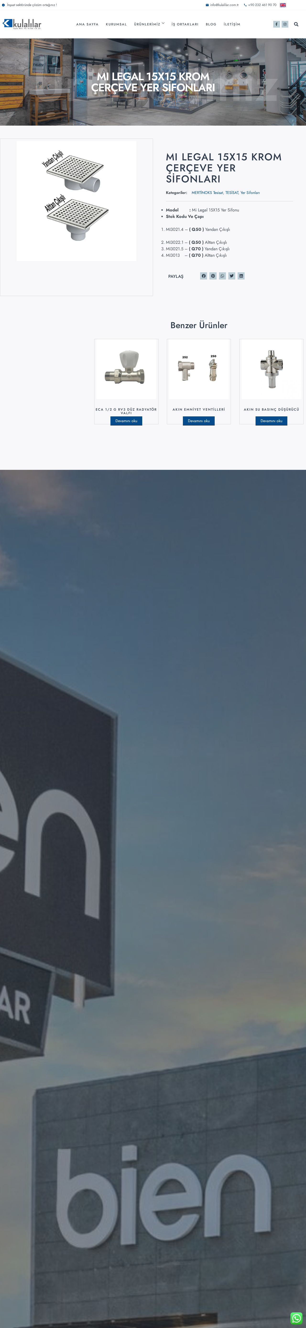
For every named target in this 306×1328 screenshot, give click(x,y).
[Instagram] (285, 24)
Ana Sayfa (87, 24)
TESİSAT (231, 192)
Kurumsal (116, 24)
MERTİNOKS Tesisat (207, 192)
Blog (211, 24)
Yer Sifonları (250, 192)
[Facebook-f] (276, 24)
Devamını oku (126, 421)
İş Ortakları (185, 24)
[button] (296, 24)
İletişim (232, 24)
